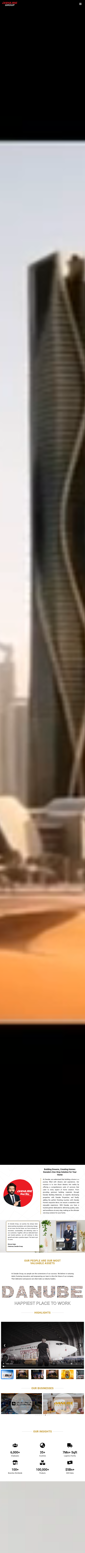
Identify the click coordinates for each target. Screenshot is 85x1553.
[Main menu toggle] (80, 3)
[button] (3, 1404)
